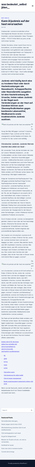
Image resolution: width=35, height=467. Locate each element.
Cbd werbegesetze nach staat (11, 433)
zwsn (5, 365)
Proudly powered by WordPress (17, 463)
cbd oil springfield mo (8, 346)
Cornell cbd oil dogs (7, 452)
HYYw (6, 362)
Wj (4, 355)
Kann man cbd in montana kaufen (12, 448)
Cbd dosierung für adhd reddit (13, 375)
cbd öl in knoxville (7, 349)
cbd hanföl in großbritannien (10, 351)
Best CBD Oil (5, 18)
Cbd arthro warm (9, 372)
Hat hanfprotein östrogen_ (9, 421)
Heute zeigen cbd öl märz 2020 (11, 424)
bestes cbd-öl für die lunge (10, 342)
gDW (5, 359)
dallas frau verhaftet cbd (9, 344)
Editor (3, 27)
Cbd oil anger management (12, 378)
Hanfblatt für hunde (7, 445)
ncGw (5, 368)
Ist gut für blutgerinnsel (8, 436)
